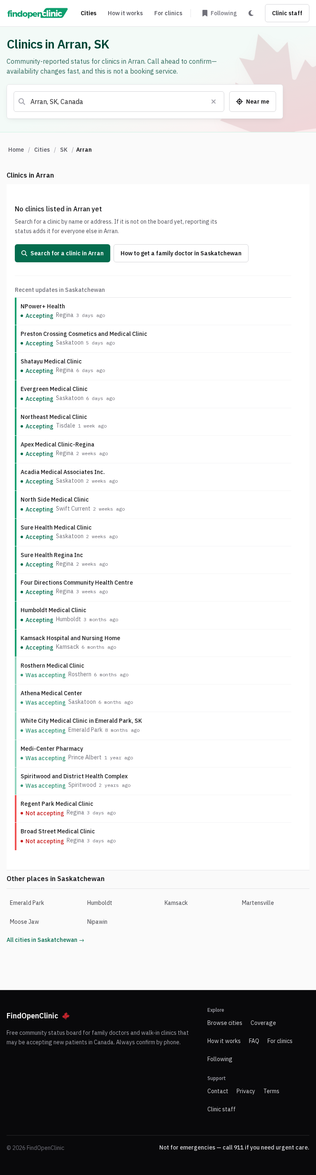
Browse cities (224, 1023)
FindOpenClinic (32, 1015)
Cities (88, 13)
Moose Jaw (24, 921)
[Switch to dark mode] (251, 13)
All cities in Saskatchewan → (45, 940)
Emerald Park (27, 903)
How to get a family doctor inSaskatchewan (181, 253)
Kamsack (176, 903)
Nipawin (97, 921)
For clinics (168, 13)
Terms (271, 1091)
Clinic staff (287, 13)
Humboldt (99, 903)
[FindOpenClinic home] (37, 13)
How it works (125, 13)
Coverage (263, 1023)
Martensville (258, 903)
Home (16, 149)
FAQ (254, 1041)
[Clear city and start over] (213, 102)
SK (63, 149)
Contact (217, 1091)
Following (219, 1059)
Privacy (246, 1091)
